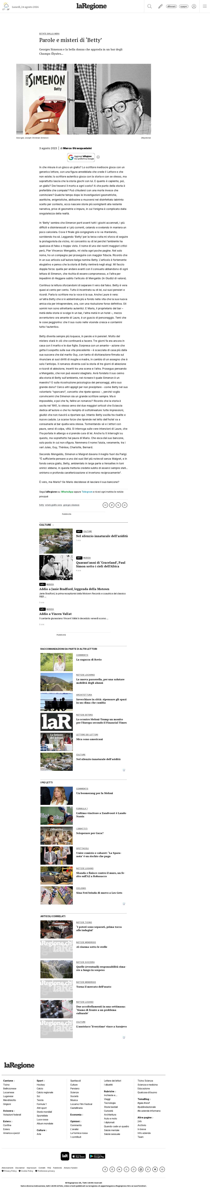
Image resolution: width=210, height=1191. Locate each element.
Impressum (31, 1168)
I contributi (75, 1136)
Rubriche (109, 1091)
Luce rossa (42, 1119)
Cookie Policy (27, 1171)
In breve (142, 1129)
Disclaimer (20, 1168)
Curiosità (108, 1110)
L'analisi (74, 1129)
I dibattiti (108, 1084)
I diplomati (109, 1122)
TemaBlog (144, 1099)
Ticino (6, 1084)
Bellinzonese (9, 1088)
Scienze (74, 1092)
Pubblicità (57, 1168)
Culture (41, 1130)
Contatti (42, 1168)
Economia (76, 1114)
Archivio (142, 1125)
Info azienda (144, 1133)
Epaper (183, 6)
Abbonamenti (7, 1168)
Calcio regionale (45, 1092)
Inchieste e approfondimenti (112, 1095)
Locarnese (8, 1092)
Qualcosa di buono (147, 1092)
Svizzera (8, 1110)
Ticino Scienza (145, 1080)
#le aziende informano (149, 1110)
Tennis (40, 1100)
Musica (74, 1100)
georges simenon (71, 505)
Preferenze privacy (46, 1171)
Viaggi (107, 1099)
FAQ (49, 1168)
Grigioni (7, 1104)
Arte (39, 1134)
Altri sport (42, 1107)
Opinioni (75, 1121)
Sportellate (42, 1115)
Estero (7, 1121)
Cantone (8, 1080)
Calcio (40, 1088)
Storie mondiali (44, 1111)
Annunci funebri (70, 1168)
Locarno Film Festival (81, 1104)
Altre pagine (145, 1117)
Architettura (110, 1114)
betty (41, 505)
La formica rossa (79, 1133)
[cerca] (149, 6)
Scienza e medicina (148, 1084)
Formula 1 (42, 1104)
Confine (7, 1125)
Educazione (144, 1088)
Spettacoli (75, 1080)
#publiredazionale (147, 1107)
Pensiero (74, 1088)
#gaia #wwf (144, 1103)
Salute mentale (111, 1130)
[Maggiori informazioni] (98, 157)
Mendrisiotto (9, 1100)
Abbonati (171, 6)
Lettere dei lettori (112, 1080)
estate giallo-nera (53, 505)
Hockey (41, 1084)
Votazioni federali (12, 1114)
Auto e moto (110, 1118)
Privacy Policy (10, 1171)
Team (140, 1136)
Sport (40, 1080)
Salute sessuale (112, 1134)
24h (140, 1121)
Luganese (8, 1096)
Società (74, 1096)
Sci (38, 1096)
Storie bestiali (111, 1107)
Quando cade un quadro (116, 1126)
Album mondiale (45, 1123)
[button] (105, 1169)
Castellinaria (76, 1107)
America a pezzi (11, 1133)
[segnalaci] (160, 6)
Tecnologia (110, 1103)
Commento (76, 1125)
